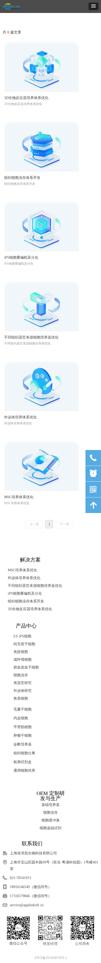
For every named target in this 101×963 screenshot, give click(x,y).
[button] (93, 6)
